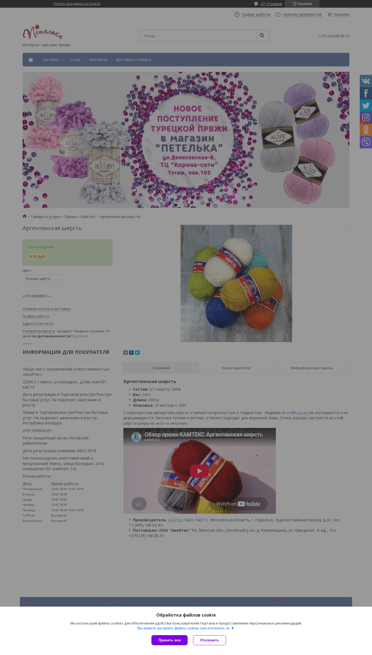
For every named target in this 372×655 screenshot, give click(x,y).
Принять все (169, 640)
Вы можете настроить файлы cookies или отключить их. (184, 628)
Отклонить (209, 640)
